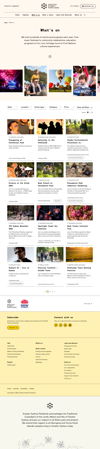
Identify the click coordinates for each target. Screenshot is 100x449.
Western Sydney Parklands (15, 351)
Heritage (67, 351)
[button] (88, 112)
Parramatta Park (12, 357)
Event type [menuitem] (39, 107)
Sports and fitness (41, 359)
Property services (69, 373)
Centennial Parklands (13, 354)
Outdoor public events (43, 354)
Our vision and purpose (71, 365)
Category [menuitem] (53, 107)
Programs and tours (70, 346)
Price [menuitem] (66, 107)
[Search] (84, 15)
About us (67, 362)
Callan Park (10, 346)
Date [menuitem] (10, 107)
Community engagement (11, 6)
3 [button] (52, 291)
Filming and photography (43, 351)
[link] (56, 325)
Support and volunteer (71, 376)
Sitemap (31, 388)
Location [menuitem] (25, 107)
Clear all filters (85, 107)
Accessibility (24, 388)
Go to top (88, 303)
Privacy (9, 388)
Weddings (39, 362)
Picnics (38, 357)
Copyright (16, 388)
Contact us (67, 378)
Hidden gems (11, 365)
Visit (8, 343)
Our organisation (69, 367)
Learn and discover (71, 343)
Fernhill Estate (11, 348)
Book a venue (40, 348)
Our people (67, 370)
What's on (39, 343)
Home (5, 22)
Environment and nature (72, 354)
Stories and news (69, 357)
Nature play (68, 348)
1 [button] (47, 291)
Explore (10, 362)
